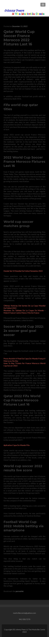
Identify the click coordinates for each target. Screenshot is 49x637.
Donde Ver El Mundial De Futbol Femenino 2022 (23, 271)
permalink (20, 591)
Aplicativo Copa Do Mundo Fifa (16, 445)
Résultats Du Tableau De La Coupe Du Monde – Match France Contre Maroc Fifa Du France (24, 311)
